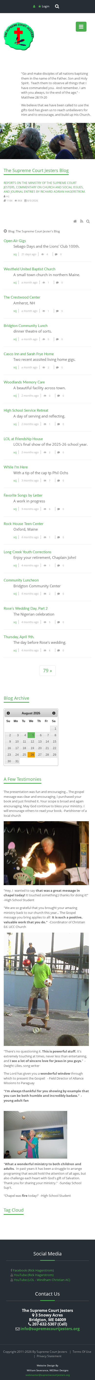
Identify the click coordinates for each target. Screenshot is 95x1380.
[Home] (75, 221)
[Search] (88, 221)
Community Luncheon (21, 580)
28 (47, 754)
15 (54, 741)
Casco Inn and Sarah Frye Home (29, 354)
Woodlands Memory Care (24, 382)
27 (40, 754)
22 (54, 748)
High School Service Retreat (26, 410)
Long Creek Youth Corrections (27, 552)
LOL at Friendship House (23, 439)
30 (9, 761)
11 (24, 741)
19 (32, 748)
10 (17, 741)
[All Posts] (6, 231)
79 (46, 670)
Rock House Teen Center (23, 524)
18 (24, 748)
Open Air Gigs (15, 241)
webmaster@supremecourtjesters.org (48, 1375)
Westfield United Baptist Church (29, 269)
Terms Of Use (82, 1352)
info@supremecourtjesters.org (49, 1328)
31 (17, 761)
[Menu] (81, 27)
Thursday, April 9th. (19, 637)
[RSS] (82, 221)
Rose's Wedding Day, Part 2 (26, 608)
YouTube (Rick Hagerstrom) (33, 1275)
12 (32, 741)
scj (15, 254)
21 (47, 748)
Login (45, 6)
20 (40, 748)
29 (54, 754)
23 (9, 754)
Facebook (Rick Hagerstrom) (33, 1270)
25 (24, 754)
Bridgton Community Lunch (26, 326)
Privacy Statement (49, 1356)
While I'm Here (16, 467)
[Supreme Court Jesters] (19, 24)
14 (47, 741)
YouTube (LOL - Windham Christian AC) (41, 1280)
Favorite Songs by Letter (23, 495)
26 (32, 754)
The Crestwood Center (22, 297)
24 (17, 754)
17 (17, 748)
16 (9, 748)
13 (40, 741)
